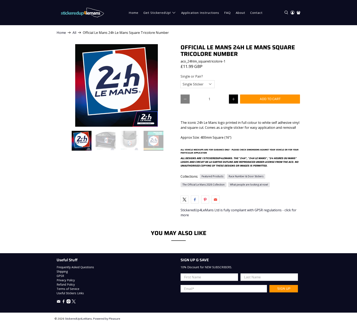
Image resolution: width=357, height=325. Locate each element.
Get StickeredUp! (157, 13)
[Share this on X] (184, 199)
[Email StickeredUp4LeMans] (59, 302)
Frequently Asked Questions (75, 267)
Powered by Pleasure (106, 318)
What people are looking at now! (249, 184)
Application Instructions (200, 13)
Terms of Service (68, 289)
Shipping (62, 271)
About (240, 13)
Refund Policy (66, 284)
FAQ (227, 13)
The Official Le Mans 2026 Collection (203, 184)
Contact (256, 13)
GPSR (60, 276)
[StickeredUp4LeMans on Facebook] (63, 302)
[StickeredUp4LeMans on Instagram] (68, 302)
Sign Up (283, 288)
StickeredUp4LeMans (78, 318)
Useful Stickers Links (70, 293)
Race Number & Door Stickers (246, 176)
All (74, 32)
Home (133, 13)
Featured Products (212, 176)
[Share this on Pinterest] (205, 199)
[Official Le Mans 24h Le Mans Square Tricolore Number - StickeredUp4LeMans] (116, 85)
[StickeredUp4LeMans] (82, 12)
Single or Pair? (192, 76)
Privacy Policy (66, 280)
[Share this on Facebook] (195, 199)
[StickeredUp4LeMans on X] (74, 302)
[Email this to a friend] (215, 199)
